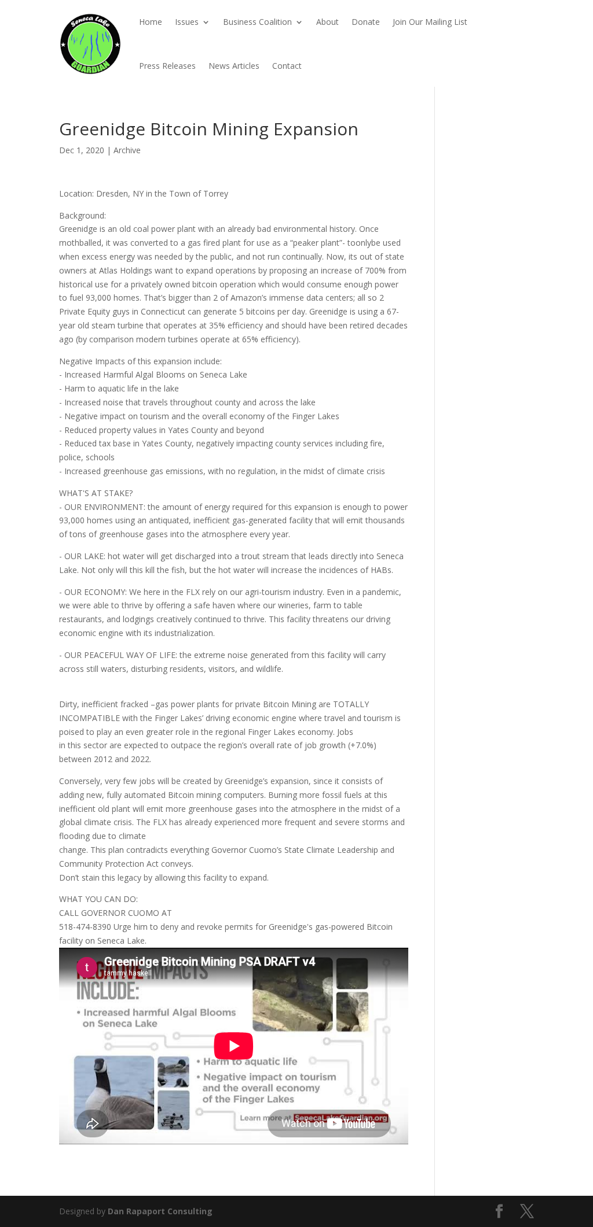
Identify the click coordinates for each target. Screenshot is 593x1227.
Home (150, 21)
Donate (366, 21)
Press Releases (167, 65)
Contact (287, 65)
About (327, 21)
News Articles (233, 65)
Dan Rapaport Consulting (160, 1211)
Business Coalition (257, 21)
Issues (187, 21)
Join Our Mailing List (430, 21)
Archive (127, 150)
